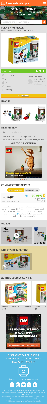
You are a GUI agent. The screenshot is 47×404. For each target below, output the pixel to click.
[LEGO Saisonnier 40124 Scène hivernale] (17, 121)
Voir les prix (23, 96)
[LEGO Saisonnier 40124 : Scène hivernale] (23, 64)
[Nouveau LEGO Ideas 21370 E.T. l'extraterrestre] (23, 162)
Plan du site (18, 361)
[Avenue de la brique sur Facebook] (12, 384)
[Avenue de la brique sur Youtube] (35, 384)
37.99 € (40, 71)
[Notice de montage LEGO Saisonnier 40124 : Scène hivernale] (16, 261)
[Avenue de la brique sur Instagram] (17, 384)
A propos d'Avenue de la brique (23, 355)
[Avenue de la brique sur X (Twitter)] (29, 384)
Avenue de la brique (15, 3)
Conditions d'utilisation (18, 358)
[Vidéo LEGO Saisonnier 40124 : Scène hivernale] (16, 235)
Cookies (37, 358)
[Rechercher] (44, 22)
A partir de (6, 71)
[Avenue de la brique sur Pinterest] (23, 384)
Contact (30, 361)
